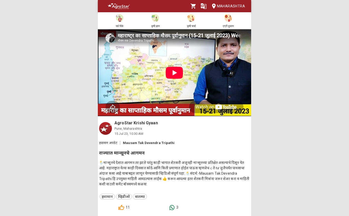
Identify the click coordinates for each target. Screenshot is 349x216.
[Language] (204, 6)
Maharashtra (231, 6)
